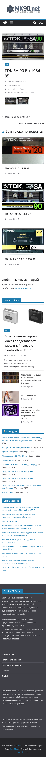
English (5, 676)
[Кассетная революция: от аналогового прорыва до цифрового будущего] (10, 381)
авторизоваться (23, 288)
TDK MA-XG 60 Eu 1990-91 (20, 259)
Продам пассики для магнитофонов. (18, 471)
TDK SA (31, 92)
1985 (13, 89)
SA (22, 92)
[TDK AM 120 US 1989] (23, 139)
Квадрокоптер (8, 460)
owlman (23, 355)
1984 (8, 89)
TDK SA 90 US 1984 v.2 (18, 214)
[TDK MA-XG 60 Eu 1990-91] (23, 230)
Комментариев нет (14, 85)
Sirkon (9, 81)
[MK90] (5, 23)
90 (17, 89)
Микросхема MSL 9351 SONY (14, 456)
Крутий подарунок (10, 451)
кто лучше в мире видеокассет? (16, 447)
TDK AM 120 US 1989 (17, 168)
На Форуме (11, 431)
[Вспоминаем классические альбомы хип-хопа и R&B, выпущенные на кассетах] (10, 414)
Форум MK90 (8, 654)
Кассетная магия (28, 395)
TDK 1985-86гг (8, 492)
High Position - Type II (12, 92)
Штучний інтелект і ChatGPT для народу (19, 464)
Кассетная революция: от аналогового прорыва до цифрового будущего (31, 379)
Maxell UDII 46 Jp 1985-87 (17, 116)
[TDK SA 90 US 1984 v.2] (23, 184)
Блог (7, 331)
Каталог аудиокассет (11, 660)
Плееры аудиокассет (11, 665)
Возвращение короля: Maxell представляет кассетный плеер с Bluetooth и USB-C (21, 343)
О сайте (5, 670)
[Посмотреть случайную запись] (41, 23)
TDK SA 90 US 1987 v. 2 (30, 123)
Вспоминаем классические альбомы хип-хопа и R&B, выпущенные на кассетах (31, 412)
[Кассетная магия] (10, 397)
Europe (22, 89)
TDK (7, 65)
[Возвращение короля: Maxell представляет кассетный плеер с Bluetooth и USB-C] (23, 316)
